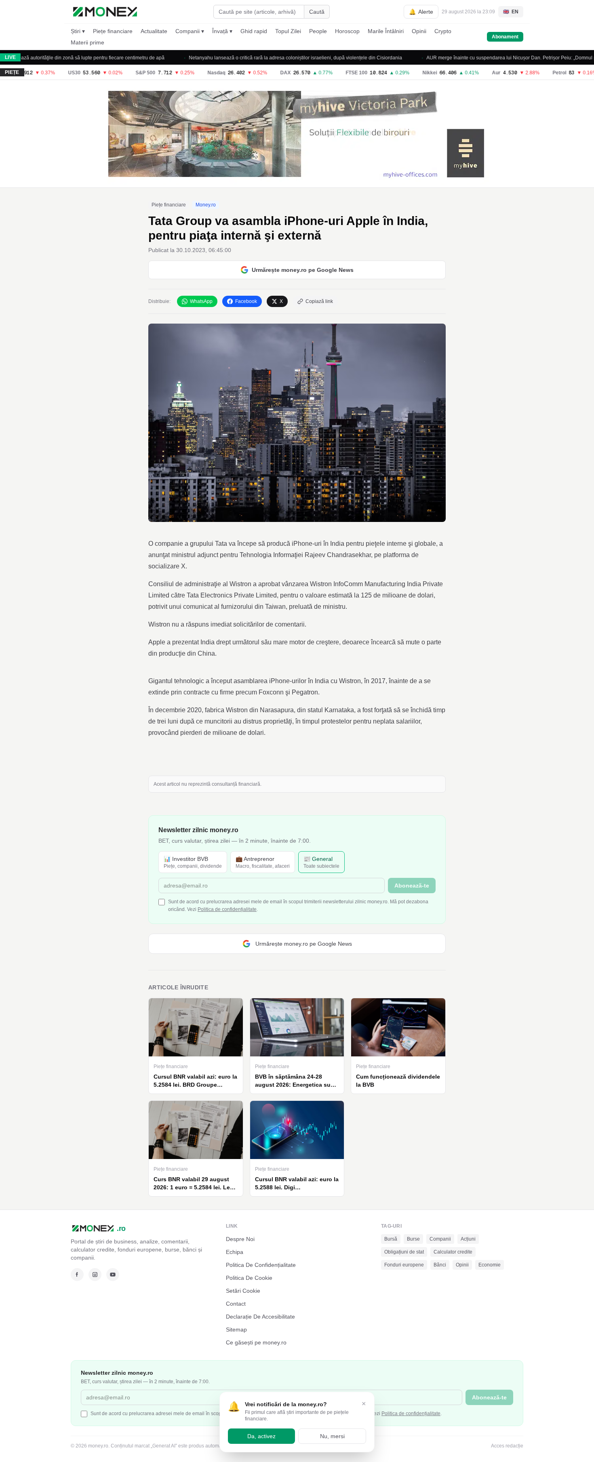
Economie (489, 1265)
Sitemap (236, 1329)
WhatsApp (201, 301)
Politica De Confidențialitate (261, 1265)
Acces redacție (507, 1446)
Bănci (440, 1265)
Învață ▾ (222, 31)
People (318, 31)
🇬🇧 (510, 12)
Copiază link (319, 301)
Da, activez (261, 1436)
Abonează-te (411, 885)
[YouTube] (112, 1274)
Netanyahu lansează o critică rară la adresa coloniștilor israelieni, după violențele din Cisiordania (266, 58)
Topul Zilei (288, 31)
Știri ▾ (78, 31)
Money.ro (206, 205)
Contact (236, 1303)
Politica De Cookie (249, 1278)
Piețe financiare (113, 31)
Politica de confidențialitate (227, 909)
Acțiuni (468, 1239)
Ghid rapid (253, 31)
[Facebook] (77, 1274)
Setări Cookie (243, 1290)
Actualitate (154, 31)
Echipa (234, 1252)
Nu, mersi (332, 1436)
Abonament (505, 37)
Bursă (390, 1239)
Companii (440, 1239)
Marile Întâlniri (386, 31)
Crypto (442, 31)
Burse (413, 1239)
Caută (316, 11)
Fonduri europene (404, 1265)
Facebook (246, 301)
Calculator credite (453, 1252)
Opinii (419, 31)
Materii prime (87, 42)
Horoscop (347, 31)
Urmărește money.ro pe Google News (303, 270)
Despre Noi (240, 1239)
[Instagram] (94, 1274)
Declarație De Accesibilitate (260, 1316)
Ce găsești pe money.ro (256, 1342)
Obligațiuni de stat (404, 1252)
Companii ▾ (189, 31)
